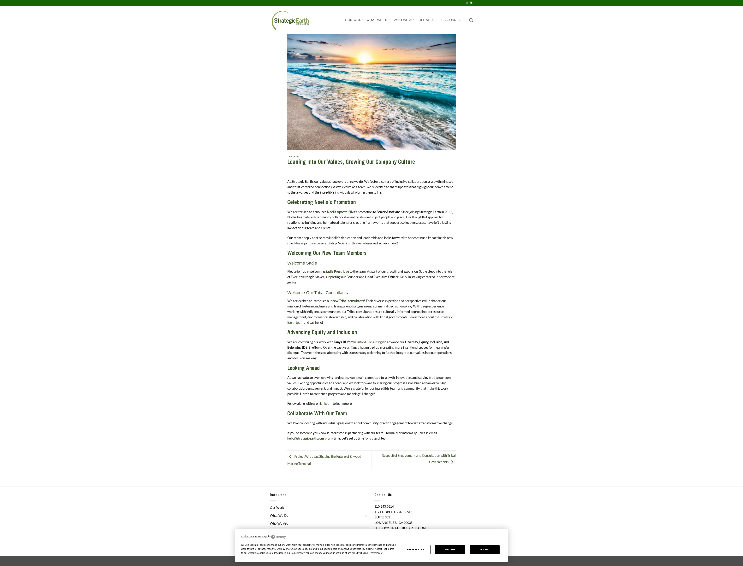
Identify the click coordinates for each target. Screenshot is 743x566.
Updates (426, 20)
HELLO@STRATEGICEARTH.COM (400, 528)
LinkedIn (326, 403)
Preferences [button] (376, 553)
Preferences (415, 549)
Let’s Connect (450, 20)
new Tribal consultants (348, 301)
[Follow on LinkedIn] (471, 3)
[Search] (471, 20)
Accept (485, 549)
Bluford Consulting (368, 342)
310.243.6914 (384, 506)
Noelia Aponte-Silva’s (342, 212)
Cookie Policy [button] (297, 553)
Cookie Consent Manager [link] (254, 536)
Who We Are (405, 20)
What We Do (377, 20)
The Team (293, 156)
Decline (450, 549)
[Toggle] (366, 515)
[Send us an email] (467, 3)
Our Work (354, 20)
